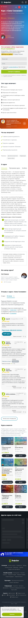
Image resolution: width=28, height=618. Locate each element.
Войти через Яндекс (13, 302)
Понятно (12, 614)
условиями (14, 324)
